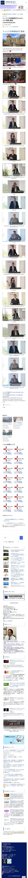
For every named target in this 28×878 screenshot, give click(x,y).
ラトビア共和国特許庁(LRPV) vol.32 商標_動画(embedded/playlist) (17, 424)
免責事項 (5, 866)
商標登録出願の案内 (10, 2)
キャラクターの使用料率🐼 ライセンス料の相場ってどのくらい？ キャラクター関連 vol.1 (17, 559)
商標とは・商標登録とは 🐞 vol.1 (10, 756)
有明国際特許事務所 (14, 602)
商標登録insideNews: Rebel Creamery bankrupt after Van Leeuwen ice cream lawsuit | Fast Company (17, 709)
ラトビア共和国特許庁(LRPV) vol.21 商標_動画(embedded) (7, 437)
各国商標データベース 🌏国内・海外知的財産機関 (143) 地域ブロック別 (17, 579)
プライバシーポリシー (8, 867)
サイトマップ (11, 872)
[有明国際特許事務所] (14, 597)
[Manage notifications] (2, 874)
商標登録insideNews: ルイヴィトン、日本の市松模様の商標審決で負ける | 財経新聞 (17, 555)
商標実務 (5, 755)
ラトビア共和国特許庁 (14, 26)
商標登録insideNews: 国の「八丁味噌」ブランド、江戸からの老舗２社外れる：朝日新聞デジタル (17, 810)
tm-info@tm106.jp (7, 851)
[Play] (14, 92)
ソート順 (5, 541)
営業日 (16, 609)
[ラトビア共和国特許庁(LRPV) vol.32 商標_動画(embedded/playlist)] (18, 419)
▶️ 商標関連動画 (7, 9)
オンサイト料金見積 (8, 620)
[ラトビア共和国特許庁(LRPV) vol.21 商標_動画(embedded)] (7, 432)
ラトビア (6, 26)
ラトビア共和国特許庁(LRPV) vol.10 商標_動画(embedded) (7, 424)
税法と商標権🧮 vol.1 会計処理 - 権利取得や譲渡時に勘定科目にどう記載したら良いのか (17, 571)
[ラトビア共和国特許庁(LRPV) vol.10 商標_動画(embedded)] (7, 419)
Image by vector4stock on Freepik (10, 870)
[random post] (6, 795)
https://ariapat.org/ (7, 610)
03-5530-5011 (6, 850)
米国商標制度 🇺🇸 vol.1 (8, 782)
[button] (14, 108)
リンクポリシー (12, 866)
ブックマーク (7, 404)
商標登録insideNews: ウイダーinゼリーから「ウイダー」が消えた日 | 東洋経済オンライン (17, 567)
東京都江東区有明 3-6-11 (8, 846)
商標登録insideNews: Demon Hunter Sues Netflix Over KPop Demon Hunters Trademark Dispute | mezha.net (17, 661)
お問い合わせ (7, 613)
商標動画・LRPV (15, 14)
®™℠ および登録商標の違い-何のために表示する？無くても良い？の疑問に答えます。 (17, 575)
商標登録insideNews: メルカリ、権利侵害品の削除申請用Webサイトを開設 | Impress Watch (17, 801)
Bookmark (5, 872)
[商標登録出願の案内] (3, 2)
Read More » (7, 667)
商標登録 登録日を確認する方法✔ (18, 586)
